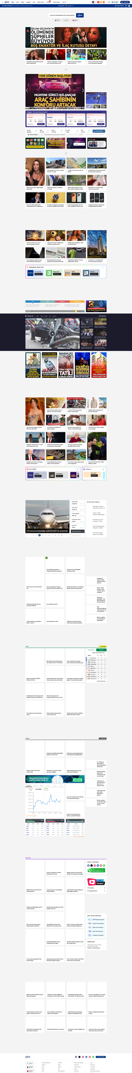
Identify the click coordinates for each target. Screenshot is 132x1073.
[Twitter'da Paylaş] (98, 949)
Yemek (43, 1069)
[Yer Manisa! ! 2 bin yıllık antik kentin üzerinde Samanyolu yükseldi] (97, 244)
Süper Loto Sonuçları (98, 927)
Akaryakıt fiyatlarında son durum (55, 1029)
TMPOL (27, 832)
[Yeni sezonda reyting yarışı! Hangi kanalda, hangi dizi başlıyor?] (34, 917)
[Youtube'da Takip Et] (101, 865)
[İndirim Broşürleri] (103, 2)
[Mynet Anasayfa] (6, 1)
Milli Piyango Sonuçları (98, 919)
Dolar (48, 785)
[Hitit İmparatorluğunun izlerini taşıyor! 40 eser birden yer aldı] (91, 609)
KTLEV (68, 834)
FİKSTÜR (101, 650)
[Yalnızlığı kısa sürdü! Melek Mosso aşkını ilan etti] (30, 108)
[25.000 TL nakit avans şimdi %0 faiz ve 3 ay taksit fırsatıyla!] (42, 108)
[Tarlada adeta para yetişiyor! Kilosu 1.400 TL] (34, 614)
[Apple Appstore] (30, 1067)
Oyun (91, 1062)
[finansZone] (96, 306)
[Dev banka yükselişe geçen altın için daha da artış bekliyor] (46, 108)
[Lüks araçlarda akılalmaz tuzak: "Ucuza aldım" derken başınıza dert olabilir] (84, 108)
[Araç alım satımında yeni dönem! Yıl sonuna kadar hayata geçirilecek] (58, 108)
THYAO (68, 826)
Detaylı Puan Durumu (101, 681)
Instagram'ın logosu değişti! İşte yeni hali (76, 1030)
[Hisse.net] (55, 143)
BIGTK (27, 830)
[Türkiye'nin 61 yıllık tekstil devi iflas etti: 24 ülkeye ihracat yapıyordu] (91, 783)
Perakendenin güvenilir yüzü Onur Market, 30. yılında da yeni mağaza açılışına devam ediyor (76, 996)
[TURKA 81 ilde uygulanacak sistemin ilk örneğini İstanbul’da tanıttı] (34, 108)
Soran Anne (92, 1066)
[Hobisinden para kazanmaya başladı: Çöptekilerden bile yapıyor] (76, 1004)
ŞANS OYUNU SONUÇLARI (94, 915)
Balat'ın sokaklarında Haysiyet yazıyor (96, 1012)
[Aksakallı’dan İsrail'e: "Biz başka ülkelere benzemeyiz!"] (35, 454)
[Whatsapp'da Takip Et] (104, 865)
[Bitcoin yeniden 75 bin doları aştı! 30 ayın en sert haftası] (91, 802)
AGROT (47, 826)
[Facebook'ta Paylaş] (95, 949)
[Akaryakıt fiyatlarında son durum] (55, 1022)
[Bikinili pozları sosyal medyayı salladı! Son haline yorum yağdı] (75, 865)
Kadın (43, 1071)
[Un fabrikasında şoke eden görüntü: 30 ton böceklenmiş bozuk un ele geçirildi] (74, 108)
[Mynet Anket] (101, 2)
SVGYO (47, 830)
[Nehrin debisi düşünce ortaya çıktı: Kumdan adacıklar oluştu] (76, 180)
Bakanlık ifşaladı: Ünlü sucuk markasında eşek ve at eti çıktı (101, 774)
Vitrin (59, 1069)
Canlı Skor (103, 646)
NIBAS (27, 828)
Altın (61, 785)
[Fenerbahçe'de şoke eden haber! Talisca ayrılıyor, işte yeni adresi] (32, 108)
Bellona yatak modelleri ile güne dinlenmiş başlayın (34, 995)
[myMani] (48, 2)
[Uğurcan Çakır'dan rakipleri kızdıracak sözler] (34, 663)
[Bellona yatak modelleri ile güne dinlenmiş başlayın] (34, 987)
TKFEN (47, 834)
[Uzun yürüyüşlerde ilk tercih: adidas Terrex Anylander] (55, 454)
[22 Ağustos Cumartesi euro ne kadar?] (76, 163)
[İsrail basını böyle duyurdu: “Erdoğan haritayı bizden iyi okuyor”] (48, 108)
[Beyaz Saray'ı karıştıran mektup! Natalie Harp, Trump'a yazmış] (28, 108)
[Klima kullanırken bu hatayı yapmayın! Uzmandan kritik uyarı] (55, 252)
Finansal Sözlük (77, 1066)
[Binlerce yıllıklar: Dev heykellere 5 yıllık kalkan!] (91, 619)
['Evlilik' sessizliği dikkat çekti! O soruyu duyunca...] (34, 900)
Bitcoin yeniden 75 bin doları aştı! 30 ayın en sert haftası (101, 803)
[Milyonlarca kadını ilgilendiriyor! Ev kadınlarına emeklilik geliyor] (75, 746)
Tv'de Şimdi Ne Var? (92, 891)
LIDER (47, 832)
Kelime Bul (92, 1064)
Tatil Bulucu (92, 1069)
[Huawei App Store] (30, 1071)
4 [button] (42, 535)
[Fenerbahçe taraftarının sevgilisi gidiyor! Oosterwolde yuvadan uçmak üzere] (62, 108)
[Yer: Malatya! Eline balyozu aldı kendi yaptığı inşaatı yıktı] (91, 764)
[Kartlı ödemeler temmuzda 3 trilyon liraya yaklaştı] (55, 1004)
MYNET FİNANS (33, 134)
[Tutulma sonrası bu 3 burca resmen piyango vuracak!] (35, 235)
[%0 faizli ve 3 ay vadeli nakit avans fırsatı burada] (97, 180)
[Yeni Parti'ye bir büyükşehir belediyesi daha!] (75, 562)
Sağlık (59, 1064)
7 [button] (52, 535)
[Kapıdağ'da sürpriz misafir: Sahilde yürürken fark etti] (91, 580)
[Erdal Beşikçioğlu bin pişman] (82, 108)
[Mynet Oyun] (35, 143)
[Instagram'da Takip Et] (95, 865)
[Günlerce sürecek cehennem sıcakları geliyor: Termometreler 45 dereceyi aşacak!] (26, 108)
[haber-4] (82, 365)
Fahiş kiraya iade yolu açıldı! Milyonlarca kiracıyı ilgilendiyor (101, 793)
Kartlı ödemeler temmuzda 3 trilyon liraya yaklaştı (54, 1012)
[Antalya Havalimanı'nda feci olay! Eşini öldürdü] (34, 597)
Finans (43, 1066)
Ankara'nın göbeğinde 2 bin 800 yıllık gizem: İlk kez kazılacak (101, 600)
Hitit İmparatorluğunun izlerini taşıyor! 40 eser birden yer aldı (101, 610)
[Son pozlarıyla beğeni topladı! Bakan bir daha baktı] (35, 411)
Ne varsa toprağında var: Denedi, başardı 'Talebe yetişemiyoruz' (97, 995)
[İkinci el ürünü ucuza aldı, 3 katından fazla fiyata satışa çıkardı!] (78, 108)
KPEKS (27, 826)
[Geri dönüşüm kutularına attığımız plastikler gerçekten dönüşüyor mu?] (55, 562)
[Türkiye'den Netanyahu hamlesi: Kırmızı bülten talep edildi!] (55, 437)
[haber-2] (49, 365)
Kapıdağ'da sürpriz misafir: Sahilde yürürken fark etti (101, 581)
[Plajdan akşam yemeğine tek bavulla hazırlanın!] (97, 402)
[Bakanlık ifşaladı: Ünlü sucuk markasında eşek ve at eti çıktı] (91, 774)
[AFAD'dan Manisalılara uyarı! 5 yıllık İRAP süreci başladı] (38, 108)
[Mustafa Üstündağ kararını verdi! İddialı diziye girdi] (52, 108)
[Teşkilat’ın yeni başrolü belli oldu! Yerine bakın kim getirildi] (75, 606)
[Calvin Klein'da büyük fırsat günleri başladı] (55, 420)
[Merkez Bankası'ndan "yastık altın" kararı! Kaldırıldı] (75, 763)
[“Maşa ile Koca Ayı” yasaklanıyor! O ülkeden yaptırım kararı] (55, 235)
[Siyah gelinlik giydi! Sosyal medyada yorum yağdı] (55, 934)
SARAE (27, 834)
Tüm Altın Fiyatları (76, 531)
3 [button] (39, 535)
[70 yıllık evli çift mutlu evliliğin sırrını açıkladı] (97, 420)
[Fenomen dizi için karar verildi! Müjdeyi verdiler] (97, 446)
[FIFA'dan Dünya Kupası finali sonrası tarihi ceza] (80, 108)
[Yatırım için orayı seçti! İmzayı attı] (34, 571)
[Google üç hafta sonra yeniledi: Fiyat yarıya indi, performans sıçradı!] (97, 1022)
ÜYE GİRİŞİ (115, 2)
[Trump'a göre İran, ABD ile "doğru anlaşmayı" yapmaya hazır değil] (64, 108)
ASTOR (68, 832)
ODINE (47, 828)
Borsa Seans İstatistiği (78, 1062)
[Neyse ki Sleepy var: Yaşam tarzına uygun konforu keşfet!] (54, 108)
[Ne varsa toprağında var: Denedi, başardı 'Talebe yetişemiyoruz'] (97, 987)
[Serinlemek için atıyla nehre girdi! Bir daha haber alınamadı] (97, 163)
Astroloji (59, 1066)
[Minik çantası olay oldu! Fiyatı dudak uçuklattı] (34, 874)
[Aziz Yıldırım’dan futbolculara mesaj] (34, 706)
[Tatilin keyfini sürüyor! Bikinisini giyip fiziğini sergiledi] (75, 882)
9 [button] (58, 535)
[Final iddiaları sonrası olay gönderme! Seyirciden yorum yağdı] (55, 917)
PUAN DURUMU (91, 650)
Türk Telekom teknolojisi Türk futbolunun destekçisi (33, 1030)
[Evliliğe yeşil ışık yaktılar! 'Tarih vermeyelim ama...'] (76, 235)
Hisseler (75, 1069)
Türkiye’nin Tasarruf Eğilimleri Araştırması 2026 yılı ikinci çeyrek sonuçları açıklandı (55, 996)
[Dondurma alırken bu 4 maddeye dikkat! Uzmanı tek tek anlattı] (75, 579)
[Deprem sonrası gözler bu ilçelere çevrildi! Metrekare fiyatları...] (76, 420)
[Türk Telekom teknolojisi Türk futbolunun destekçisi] (34, 1022)
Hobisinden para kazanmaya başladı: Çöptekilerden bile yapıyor (75, 1013)
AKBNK (68, 830)
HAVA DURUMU (61, 5)
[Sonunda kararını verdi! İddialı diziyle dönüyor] (55, 882)
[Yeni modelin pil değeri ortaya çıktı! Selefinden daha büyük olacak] (35, 252)
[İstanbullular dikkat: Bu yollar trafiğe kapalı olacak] (76, 252)
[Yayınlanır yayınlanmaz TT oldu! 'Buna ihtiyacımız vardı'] (35, 437)
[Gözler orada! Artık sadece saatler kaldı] (34, 755)
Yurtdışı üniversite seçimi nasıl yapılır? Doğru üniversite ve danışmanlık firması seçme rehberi (34, 1014)
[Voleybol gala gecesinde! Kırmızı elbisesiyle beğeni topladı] (55, 951)
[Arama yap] (109, 2)
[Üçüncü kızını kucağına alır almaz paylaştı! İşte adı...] (55, 900)
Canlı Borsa (103, 738)
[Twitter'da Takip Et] (91, 865)
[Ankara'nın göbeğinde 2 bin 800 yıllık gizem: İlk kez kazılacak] (91, 599)
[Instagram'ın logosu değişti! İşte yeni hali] (76, 1022)
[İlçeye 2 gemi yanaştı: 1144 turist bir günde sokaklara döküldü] (91, 590)
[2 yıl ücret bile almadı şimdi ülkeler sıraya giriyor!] (76, 402)
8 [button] (55, 535)
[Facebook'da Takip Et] (88, 865)
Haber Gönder (101, 1057)
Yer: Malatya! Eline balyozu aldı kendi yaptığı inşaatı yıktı (101, 764)
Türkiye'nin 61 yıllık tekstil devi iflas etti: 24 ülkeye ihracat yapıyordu (101, 784)
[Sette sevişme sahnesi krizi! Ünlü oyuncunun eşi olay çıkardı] (75, 951)
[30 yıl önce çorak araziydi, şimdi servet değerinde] (76, 454)
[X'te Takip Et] (79, 1057)
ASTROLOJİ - (79, 141)
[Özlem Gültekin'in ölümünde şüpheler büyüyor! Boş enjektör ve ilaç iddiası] (66, 37)
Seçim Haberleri (61, 1071)
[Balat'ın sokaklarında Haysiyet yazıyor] (97, 1004)
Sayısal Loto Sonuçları (98, 923)
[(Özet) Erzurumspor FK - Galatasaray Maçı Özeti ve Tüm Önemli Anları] (55, 688)
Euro (55, 785)
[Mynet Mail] (129, 5)
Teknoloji (60, 1062)
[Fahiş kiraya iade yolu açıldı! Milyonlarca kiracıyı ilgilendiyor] (91, 793)
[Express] (98, 2)
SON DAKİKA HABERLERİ (7, 5)
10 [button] (61, 535)
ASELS (68, 828)
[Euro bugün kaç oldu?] (55, 597)
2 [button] (36, 535)
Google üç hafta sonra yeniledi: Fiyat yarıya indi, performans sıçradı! (97, 1030)
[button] (2, 2)
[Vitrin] (93, 2)
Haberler (43, 1064)
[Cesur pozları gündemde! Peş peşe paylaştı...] (34, 943)
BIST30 (41, 785)
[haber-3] (66, 365)
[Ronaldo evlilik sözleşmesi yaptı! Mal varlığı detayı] (75, 934)
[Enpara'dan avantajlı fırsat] (56, 108)
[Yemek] (95, 2)
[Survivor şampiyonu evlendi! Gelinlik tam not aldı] (55, 865)
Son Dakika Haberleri (46, 1062)
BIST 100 (30, 788)
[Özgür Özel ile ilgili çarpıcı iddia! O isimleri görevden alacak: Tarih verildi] (55, 90)
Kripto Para (76, 1071)
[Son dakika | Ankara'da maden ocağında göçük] (72, 108)
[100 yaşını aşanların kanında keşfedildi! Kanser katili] (76, 437)
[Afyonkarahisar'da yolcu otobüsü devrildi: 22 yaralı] (55, 163)
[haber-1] (33, 365)
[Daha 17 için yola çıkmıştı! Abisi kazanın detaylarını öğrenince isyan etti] (75, 909)
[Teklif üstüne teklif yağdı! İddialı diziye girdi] (35, 172)
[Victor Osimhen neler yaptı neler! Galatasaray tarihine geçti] (75, 654)
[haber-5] (99, 365)
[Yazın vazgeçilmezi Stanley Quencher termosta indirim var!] (55, 579)
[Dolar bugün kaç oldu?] (55, 614)
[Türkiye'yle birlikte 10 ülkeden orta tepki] (55, 180)
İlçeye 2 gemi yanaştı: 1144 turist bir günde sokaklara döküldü (101, 591)
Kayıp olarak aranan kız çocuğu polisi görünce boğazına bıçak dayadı (23, 5)
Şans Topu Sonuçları (98, 931)
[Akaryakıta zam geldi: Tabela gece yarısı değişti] (44, 108)
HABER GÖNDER (120, 5)
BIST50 (35, 785)
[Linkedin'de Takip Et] (98, 865)
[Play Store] (30, 1063)
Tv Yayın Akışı (90, 888)
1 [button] (33, 535)
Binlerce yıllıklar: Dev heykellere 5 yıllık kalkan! (101, 619)
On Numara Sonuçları (98, 935)
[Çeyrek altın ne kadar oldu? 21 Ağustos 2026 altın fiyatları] (55, 402)
